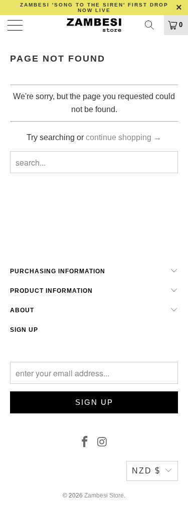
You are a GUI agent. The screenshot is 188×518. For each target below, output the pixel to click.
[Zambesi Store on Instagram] (102, 442)
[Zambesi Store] (94, 25)
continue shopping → (123, 137)
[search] (153, 25)
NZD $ (146, 470)
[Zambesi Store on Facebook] (84, 442)
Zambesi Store (104, 495)
